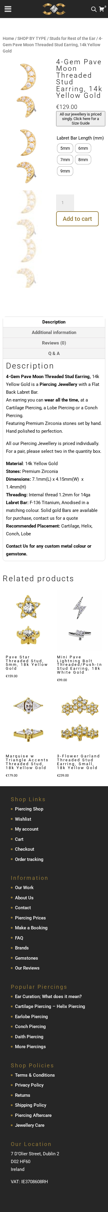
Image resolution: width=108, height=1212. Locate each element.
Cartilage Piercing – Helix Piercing (50, 1006)
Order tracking (29, 859)
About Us (24, 898)
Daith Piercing (29, 1036)
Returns (22, 1095)
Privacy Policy (29, 1085)
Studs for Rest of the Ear (72, 38)
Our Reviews (27, 968)
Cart (19, 839)
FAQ (19, 938)
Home (8, 38)
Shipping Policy (30, 1105)
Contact (23, 907)
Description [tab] (53, 322)
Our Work (24, 887)
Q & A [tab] (54, 353)
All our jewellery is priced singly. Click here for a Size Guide (80, 118)
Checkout (24, 849)
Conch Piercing (30, 1026)
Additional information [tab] (54, 332)
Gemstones (26, 958)
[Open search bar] (94, 9)
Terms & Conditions (35, 1075)
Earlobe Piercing (31, 1016)
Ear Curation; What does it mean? (48, 996)
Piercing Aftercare (33, 1115)
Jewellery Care (29, 1125)
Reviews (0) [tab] (54, 343)
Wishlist (23, 819)
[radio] (65, 148)
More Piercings (30, 1046)
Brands (22, 948)
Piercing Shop (29, 809)
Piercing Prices (30, 918)
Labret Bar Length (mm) (80, 138)
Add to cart (77, 218)
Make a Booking (31, 928)
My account (26, 829)
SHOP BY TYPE (31, 38)
